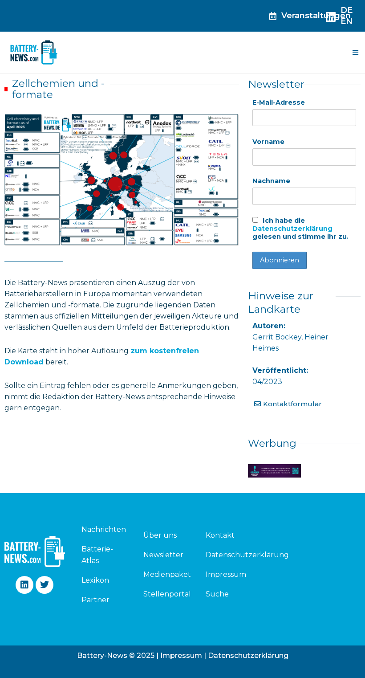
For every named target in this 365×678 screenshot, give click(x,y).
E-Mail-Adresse (278, 102)
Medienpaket (167, 574)
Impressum (226, 574)
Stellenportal (167, 594)
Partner (95, 600)
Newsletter (163, 555)
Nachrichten (101, 529)
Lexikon (95, 580)
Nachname (271, 181)
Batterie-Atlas (97, 555)
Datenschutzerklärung (292, 229)
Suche (217, 594)
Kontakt (220, 535)
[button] (355, 52)
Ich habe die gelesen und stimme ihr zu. (300, 228)
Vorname (268, 142)
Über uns (160, 535)
